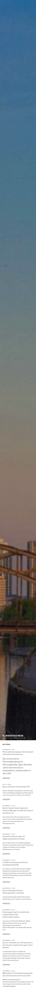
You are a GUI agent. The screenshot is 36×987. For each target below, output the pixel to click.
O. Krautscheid (13, 735)
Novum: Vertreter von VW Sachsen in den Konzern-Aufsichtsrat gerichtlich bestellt (17, 945)
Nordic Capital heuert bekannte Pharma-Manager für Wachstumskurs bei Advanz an (17, 810)
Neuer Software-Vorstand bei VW (16, 787)
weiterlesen (6, 778)
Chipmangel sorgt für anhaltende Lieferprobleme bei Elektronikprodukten (15, 914)
